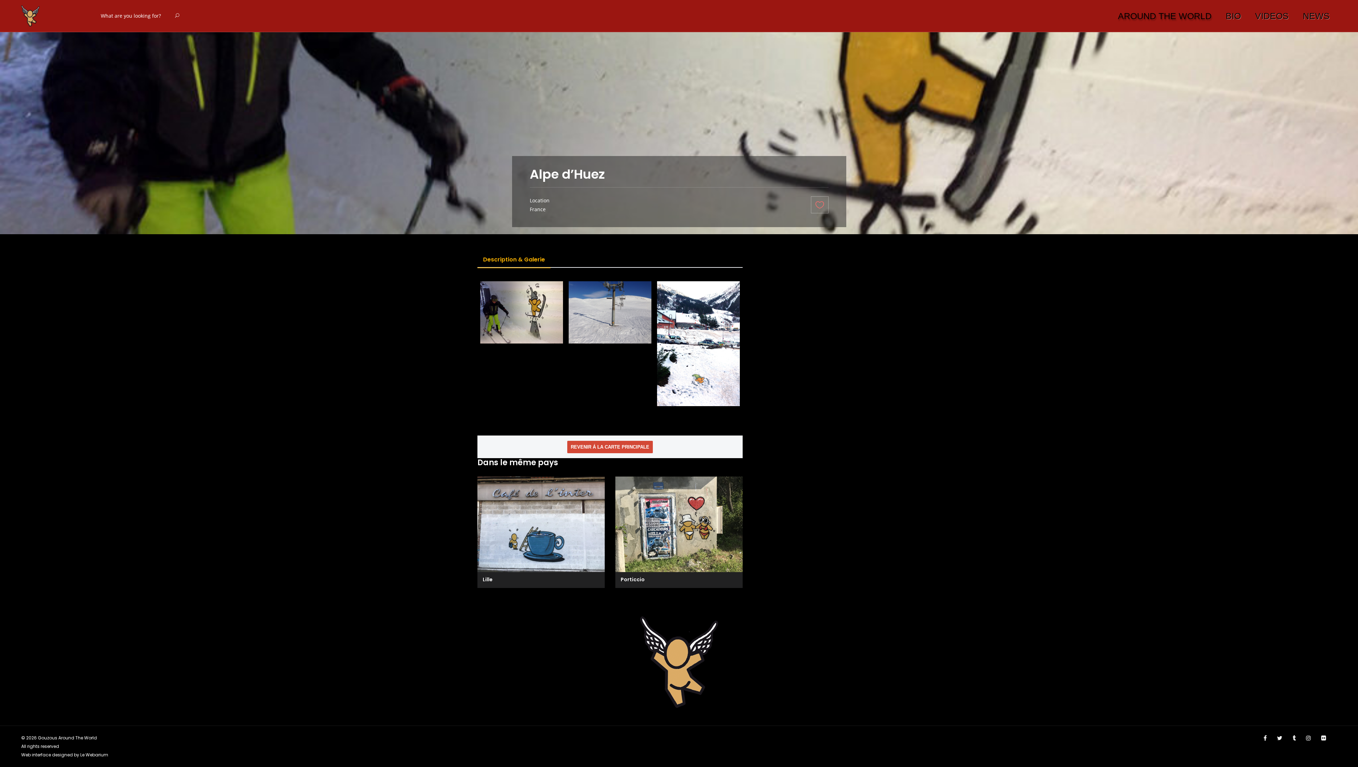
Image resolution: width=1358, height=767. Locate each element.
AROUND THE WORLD (1165, 16)
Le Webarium (94, 755)
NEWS (1316, 16)
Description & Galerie (514, 259)
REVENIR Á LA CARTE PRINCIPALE (610, 447)
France (538, 209)
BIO (1233, 16)
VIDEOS (1272, 16)
